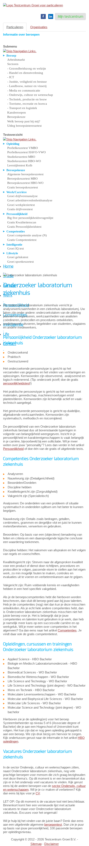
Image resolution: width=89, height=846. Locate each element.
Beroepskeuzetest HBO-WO (25, 183)
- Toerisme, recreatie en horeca (27, 103)
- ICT (10, 77)
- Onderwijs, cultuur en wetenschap (30, 94)
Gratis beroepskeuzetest (22, 187)
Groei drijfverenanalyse (22, 196)
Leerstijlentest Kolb (19, 165)
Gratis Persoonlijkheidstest (24, 226)
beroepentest (53, 824)
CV (38, 793)
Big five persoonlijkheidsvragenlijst (30, 217)
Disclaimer (51, 844)
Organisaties (38, 27)
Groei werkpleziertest (21, 205)
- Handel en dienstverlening (25, 72)
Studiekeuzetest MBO (21, 156)
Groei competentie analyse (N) (27, 235)
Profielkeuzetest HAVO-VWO (26, 152)
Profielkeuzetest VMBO (22, 148)
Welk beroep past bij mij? (23, 121)
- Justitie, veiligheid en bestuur (27, 81)
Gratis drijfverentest (20, 209)
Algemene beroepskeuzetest (25, 174)
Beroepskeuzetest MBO (22, 178)
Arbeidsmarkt (16, 59)
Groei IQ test (15, 248)
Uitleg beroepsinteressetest (24, 125)
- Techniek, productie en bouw (27, 99)
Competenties (67, 630)
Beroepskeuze (16, 116)
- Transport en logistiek (22, 108)
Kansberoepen (16, 112)
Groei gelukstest (17, 257)
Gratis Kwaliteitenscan (21, 222)
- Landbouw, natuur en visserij (27, 86)
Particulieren (14, 27)
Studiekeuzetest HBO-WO (24, 161)
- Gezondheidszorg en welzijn (26, 68)
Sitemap (36, 844)
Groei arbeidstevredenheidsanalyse (29, 200)
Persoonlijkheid (13, 448)
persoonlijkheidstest (16, 383)
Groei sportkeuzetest (20, 261)
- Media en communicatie (23, 90)
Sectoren (12, 64)
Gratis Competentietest (21, 239)
